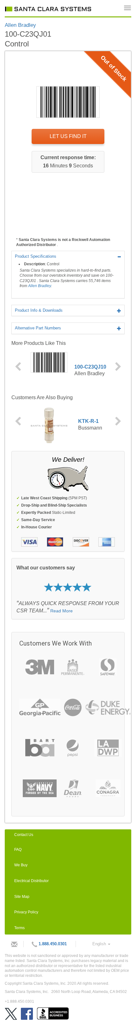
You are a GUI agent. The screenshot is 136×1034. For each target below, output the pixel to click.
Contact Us (23, 835)
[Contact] (12, 944)
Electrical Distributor (31, 881)
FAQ (18, 849)
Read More (61, 610)
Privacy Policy (26, 912)
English (99, 943)
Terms (19, 928)
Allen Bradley (39, 286)
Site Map (21, 896)
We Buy (21, 865)
